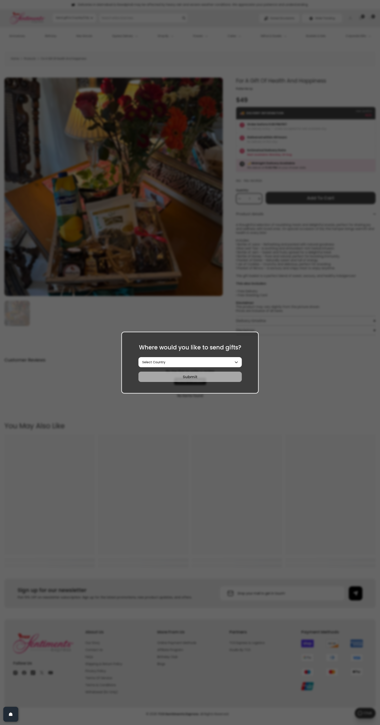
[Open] (10, 714)
